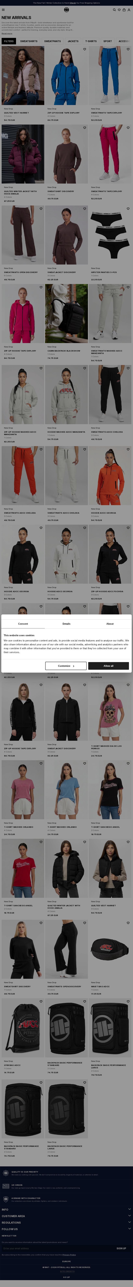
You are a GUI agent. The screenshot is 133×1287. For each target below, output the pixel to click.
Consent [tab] (23, 623)
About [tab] (110, 623)
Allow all (108, 665)
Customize (64, 665)
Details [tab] (67, 623)
